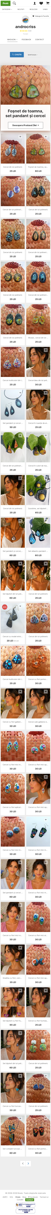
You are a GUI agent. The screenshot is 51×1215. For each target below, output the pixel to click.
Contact (29, 1200)
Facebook (33, 1197)
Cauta (18, 54)
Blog (24, 1197)
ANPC (5, 1197)
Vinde (17, 1197)
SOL (11, 1197)
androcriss (25, 26)
